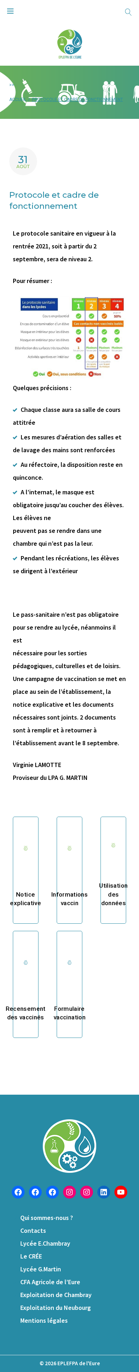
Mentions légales (44, 1320)
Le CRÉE (31, 1256)
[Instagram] (69, 1192)
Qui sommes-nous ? (46, 1218)
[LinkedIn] (103, 1192)
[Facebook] (18, 1192)
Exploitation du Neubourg (55, 1307)
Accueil (17, 99)
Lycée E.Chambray (45, 1243)
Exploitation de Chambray (56, 1295)
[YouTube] (120, 1192)
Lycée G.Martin (40, 1269)
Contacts (33, 1230)
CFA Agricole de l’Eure (50, 1282)
